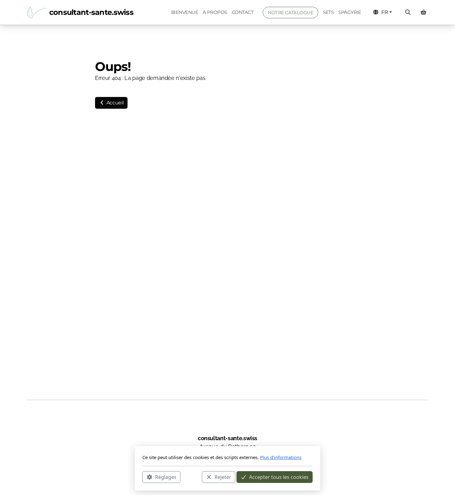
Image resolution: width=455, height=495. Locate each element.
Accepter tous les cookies (279, 476)
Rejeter (222, 476)
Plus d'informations (280, 457)
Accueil (114, 103)
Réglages (165, 476)
